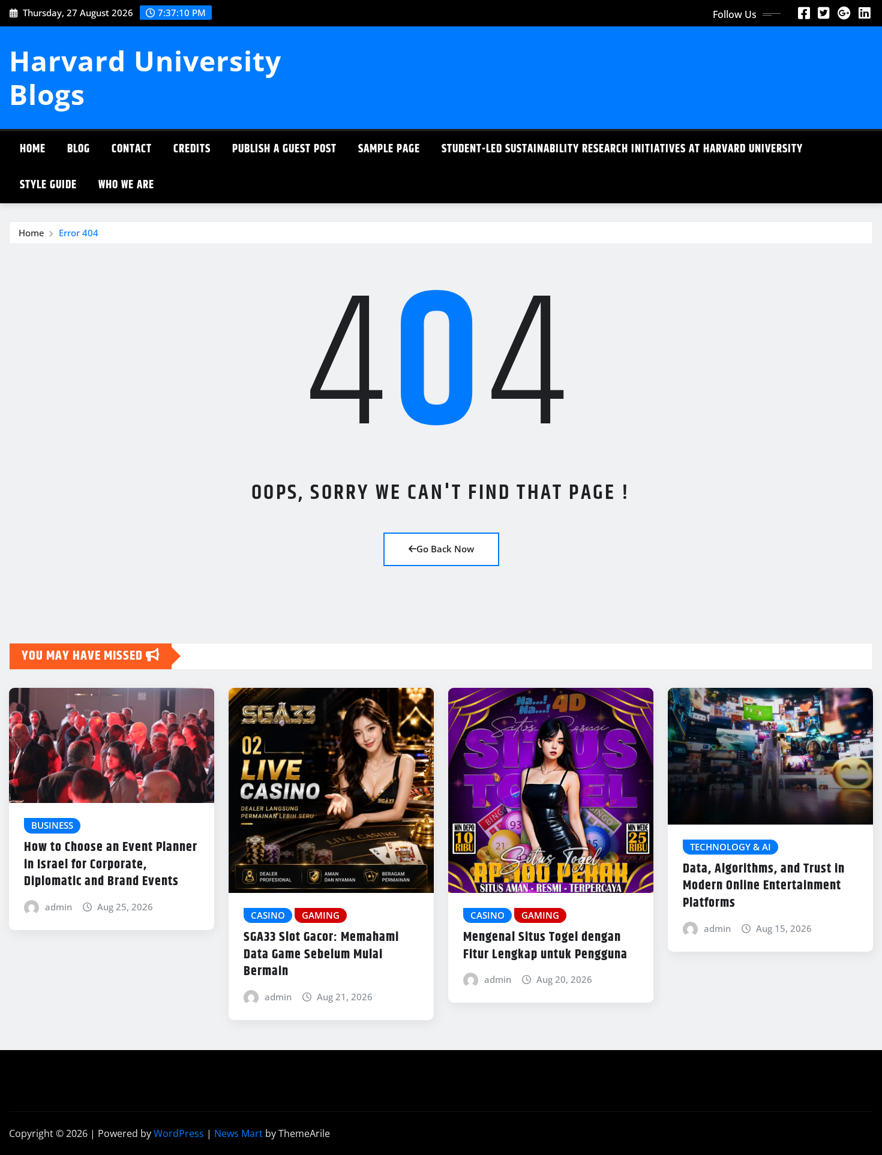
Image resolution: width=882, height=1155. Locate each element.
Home (33, 149)
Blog (78, 149)
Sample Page (389, 149)
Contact (132, 149)
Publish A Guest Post (284, 149)
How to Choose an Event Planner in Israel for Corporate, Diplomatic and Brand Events (110, 864)
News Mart (238, 1133)
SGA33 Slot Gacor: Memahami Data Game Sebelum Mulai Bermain (321, 954)
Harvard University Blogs (145, 77)
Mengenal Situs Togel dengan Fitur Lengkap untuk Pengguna (545, 946)
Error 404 (78, 233)
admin (58, 907)
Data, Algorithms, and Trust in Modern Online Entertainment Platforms (764, 886)
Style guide (48, 185)
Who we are (126, 185)
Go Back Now (445, 549)
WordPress (179, 1133)
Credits (192, 149)
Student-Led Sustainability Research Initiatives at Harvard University (622, 149)
